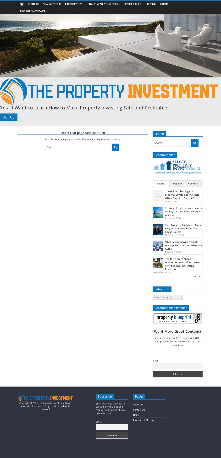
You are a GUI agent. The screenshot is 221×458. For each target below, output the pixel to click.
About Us (33, 3)
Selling (164, 3)
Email (155, 360)
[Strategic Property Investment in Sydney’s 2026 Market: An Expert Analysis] (158, 208)
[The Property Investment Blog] (22, 4)
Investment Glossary (144, 420)
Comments (194, 183)
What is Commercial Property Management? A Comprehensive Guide (183, 245)
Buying (151, 3)
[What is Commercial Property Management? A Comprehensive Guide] (158, 242)
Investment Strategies (103, 3)
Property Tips (73, 3)
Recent (161, 183)
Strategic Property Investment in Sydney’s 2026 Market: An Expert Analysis (184, 211)
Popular (177, 183)
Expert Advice (132, 3)
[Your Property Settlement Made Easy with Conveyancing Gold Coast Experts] (158, 225)
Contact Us (139, 409)
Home (136, 414)
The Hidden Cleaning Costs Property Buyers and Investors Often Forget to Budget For (182, 195)
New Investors (52, 3)
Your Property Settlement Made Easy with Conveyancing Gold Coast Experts (183, 228)
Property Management (34, 10)
